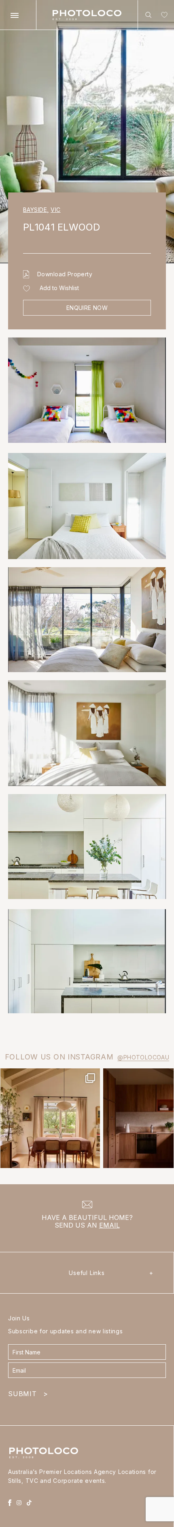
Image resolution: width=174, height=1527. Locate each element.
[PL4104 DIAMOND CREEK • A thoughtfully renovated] (50, 1118)
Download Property (64, 274)
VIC (55, 209)
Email (109, 1225)
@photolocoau (143, 1057)
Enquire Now (87, 307)
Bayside (36, 209)
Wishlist (163, 16)
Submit (28, 1394)
